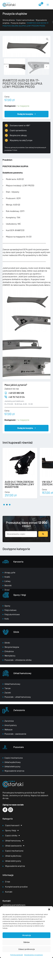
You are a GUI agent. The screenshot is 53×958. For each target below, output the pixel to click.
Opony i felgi (19, 594)
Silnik (16, 632)
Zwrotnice (9, 721)
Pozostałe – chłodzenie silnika (18, 660)
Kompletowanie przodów (16, 886)
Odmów (26, 942)
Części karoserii (12, 825)
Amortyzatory (11, 725)
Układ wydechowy (13, 762)
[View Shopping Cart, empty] (39, 5)
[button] (49, 909)
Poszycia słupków (18, 23)
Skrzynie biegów (12, 647)
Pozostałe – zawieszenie (15, 734)
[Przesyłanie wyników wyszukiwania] (43, 534)
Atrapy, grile (10, 572)
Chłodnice (9, 651)
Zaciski (8, 692)
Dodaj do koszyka (25, 114)
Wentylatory (10, 655)
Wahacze (8, 729)
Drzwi (7, 589)
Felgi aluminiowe (12, 614)
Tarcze (8, 688)
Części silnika (11, 835)
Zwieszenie (19, 710)
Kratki (7, 577)
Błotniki (8, 585)
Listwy (7, 581)
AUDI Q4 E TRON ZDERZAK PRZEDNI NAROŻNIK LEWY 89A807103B (19, 484)
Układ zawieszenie (13, 845)
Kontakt (8, 891)
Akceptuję (26, 935)
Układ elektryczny (12, 766)
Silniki (7, 642)
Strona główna (9, 20)
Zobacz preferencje (26, 949)
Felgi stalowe (10, 610)
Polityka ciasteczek (16, 955)
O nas (7, 881)
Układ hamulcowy (22, 673)
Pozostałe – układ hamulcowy (18, 697)
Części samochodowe (25, 20)
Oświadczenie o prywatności (33, 955)
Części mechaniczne (14, 758)
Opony (7, 605)
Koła (7, 618)
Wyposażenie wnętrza (14, 770)
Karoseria (18, 561)
